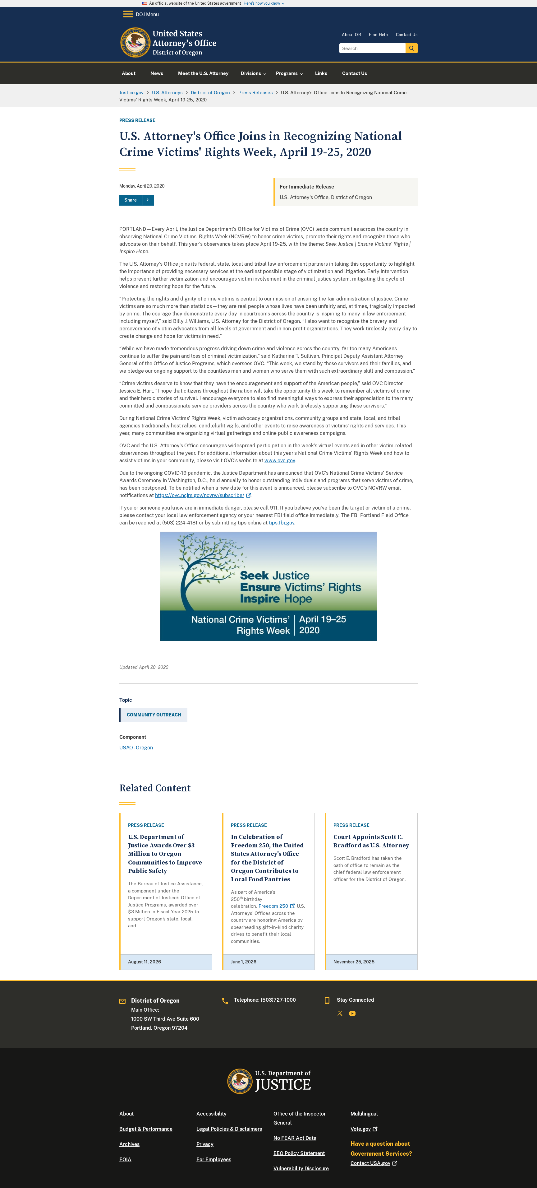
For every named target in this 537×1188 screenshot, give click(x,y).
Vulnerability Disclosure (301, 1169)
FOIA (125, 1159)
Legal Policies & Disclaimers (229, 1129)
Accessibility (211, 1114)
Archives (129, 1144)
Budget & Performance (145, 1129)
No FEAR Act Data (294, 1138)
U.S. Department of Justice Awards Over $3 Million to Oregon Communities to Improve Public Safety (165, 854)
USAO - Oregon (136, 748)
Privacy (204, 1144)
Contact (370, 1163)
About (126, 1114)
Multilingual (364, 1114)
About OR (351, 34)
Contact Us (407, 34)
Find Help (378, 34)
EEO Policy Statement (299, 1153)
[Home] (169, 54)
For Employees (213, 1159)
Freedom (273, 906)
